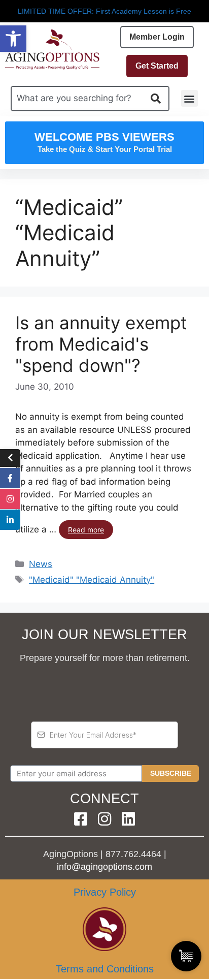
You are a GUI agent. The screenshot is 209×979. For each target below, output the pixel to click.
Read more (86, 529)
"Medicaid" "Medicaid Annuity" (91, 580)
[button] (13, 38)
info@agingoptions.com (104, 867)
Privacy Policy (105, 892)
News (40, 564)
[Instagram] (104, 819)
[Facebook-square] (80, 819)
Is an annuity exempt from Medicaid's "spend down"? (101, 344)
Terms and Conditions (105, 969)
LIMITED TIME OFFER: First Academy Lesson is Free (104, 11)
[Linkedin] (128, 819)
